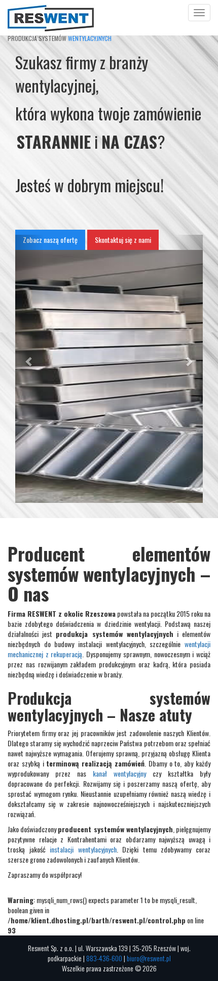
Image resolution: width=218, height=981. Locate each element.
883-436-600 (104, 958)
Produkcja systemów (59, 12)
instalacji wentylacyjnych (83, 849)
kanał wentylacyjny (119, 773)
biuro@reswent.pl (149, 958)
